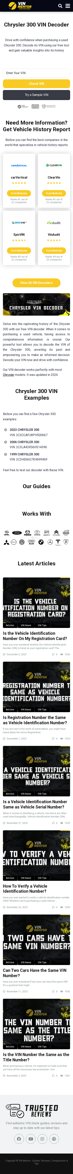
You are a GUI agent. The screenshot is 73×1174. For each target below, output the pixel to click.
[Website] (54, 1139)
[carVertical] (19, 172)
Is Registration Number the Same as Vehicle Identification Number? (35, 720)
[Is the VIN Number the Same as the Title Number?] (36, 1024)
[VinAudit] (54, 229)
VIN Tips (42, 625)
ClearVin (54, 177)
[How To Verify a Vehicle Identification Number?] (36, 855)
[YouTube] (31, 1139)
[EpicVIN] (19, 229)
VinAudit (54, 234)
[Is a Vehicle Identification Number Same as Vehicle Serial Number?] (36, 771)
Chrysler (8, 375)
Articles (10, 625)
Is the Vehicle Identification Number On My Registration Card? (35, 636)
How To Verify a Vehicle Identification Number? (25, 889)
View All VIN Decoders (36, 283)
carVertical (19, 177)
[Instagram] (42, 1139)
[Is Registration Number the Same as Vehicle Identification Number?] (36, 687)
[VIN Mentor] (20, 5)
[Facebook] (19, 1139)
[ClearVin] (54, 172)
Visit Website (19, 193)
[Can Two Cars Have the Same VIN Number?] (36, 940)
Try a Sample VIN (36, 95)
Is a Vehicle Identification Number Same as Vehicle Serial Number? (35, 804)
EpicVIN (19, 234)
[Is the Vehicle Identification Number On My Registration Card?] (36, 602)
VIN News (26, 625)
